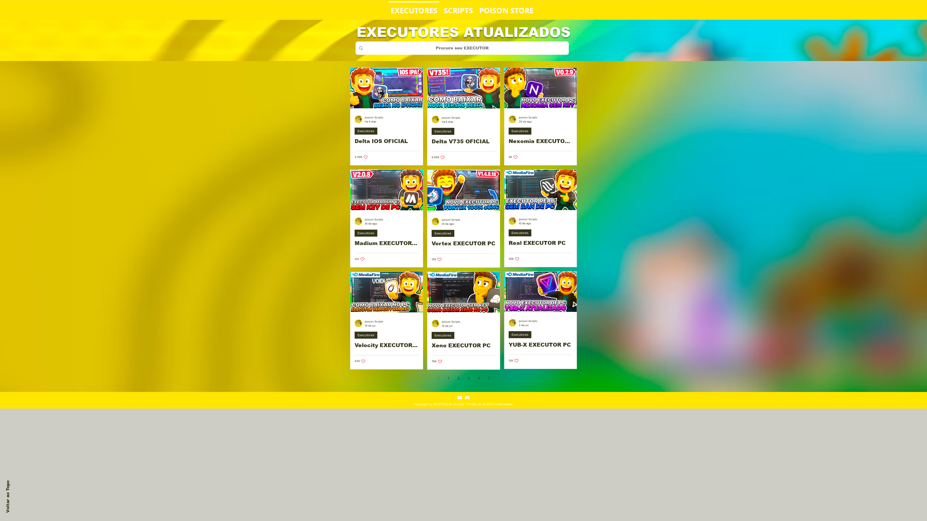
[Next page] (489, 378)
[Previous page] (438, 378)
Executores (366, 131)
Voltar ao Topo (8, 496)
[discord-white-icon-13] (467, 397)
